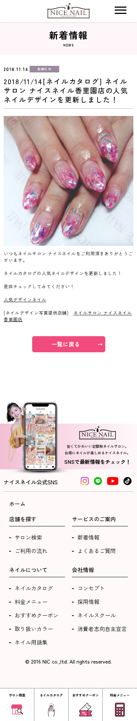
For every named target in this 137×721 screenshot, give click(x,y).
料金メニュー (31, 601)
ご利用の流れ (31, 551)
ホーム (17, 503)
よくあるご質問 (96, 551)
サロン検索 (28, 537)
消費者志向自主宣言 (102, 628)
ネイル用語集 (31, 642)
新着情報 (88, 537)
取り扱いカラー (34, 628)
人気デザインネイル (25, 299)
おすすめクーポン (36, 615)
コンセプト (91, 588)
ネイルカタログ (34, 588)
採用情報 (88, 601)
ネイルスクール (96, 615)
